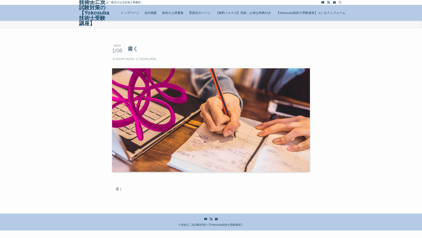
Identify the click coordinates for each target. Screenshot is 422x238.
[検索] (340, 2)
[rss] (328, 2)
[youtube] (323, 2)
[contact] (334, 2)
